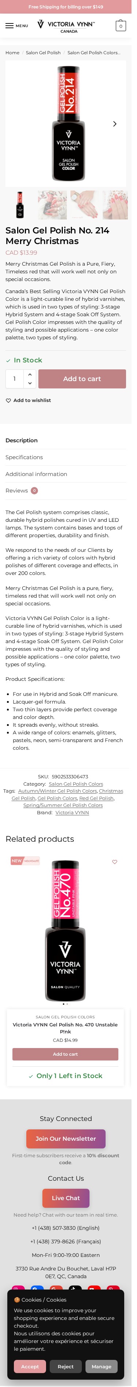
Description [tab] (21, 440)
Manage (101, 1366)
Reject (66, 1366)
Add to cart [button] (65, 1054)
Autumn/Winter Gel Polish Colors (57, 791)
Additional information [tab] (36, 474)
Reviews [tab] (20, 490)
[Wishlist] (114, 861)
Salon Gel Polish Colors (93, 52)
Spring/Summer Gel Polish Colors (63, 805)
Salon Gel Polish (43, 52)
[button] (120, 26)
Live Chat (66, 1198)
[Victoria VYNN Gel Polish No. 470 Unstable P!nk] (65, 931)
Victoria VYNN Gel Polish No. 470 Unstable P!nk (65, 1028)
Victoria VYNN (72, 812)
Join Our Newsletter (66, 1138)
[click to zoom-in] (68, 123)
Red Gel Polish (96, 798)
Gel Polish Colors (57, 798)
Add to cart (82, 379)
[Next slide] (114, 124)
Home (12, 52)
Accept (30, 1366)
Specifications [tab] (24, 457)
